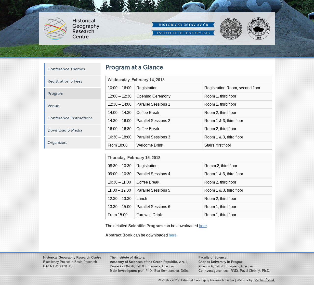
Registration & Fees (65, 81)
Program (55, 93)
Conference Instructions (70, 118)
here (203, 226)
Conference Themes (66, 69)
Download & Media (65, 130)
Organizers (57, 142)
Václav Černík (265, 280)
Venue (53, 106)
